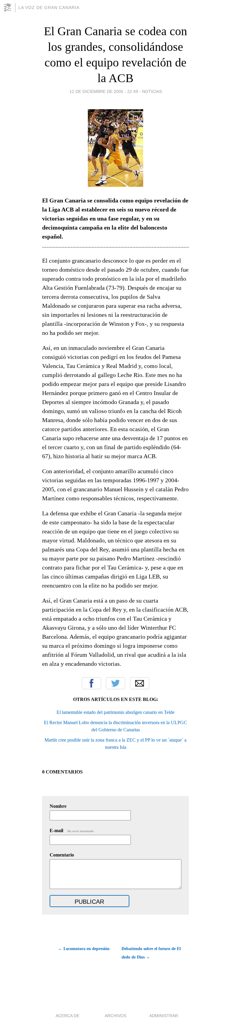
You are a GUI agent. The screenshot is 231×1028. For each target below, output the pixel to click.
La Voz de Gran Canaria (48, 7)
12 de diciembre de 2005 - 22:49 (103, 91)
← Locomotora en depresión (83, 948)
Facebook (91, 683)
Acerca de (67, 1015)
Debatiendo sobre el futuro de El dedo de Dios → (151, 952)
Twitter (115, 683)
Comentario (62, 854)
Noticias (152, 91)
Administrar (163, 1015)
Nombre (58, 806)
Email (139, 683)
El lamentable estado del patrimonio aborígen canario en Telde (115, 712)
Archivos (115, 1015)
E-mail (72, 830)
